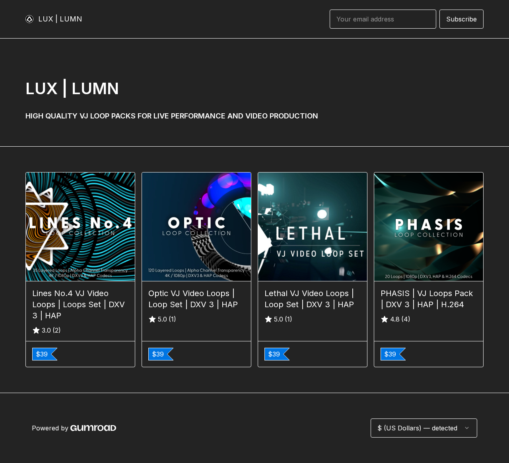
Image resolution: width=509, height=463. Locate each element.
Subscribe (461, 19)
